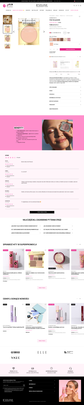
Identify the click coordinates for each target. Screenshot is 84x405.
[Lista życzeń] (78, 5)
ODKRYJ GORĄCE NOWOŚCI (16, 299)
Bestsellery (35, 10)
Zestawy (42, 10)
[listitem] (42, 164)
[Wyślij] (24, 385)
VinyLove (4, 271)
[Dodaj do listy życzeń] (79, 16)
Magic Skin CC (73, 271)
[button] (13, 31)
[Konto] (76, 5)
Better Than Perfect (6, 325)
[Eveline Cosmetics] (42, 5)
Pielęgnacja (49, 10)
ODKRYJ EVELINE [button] (74, 10)
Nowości (28, 10)
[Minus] (50, 49)
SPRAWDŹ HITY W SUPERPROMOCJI (20, 244)
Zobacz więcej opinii (42, 212)
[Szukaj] (74, 5)
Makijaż (55, 10)
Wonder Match (53, 17)
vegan (68, 32)
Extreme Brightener (52, 325)
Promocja (8, 10)
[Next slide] (80, 57)
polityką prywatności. (8, 391)
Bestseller (5, 250)
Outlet (67, 10)
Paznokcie (61, 10)
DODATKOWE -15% (52, 268)
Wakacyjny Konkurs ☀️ (18, 10)
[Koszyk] (80, 5)
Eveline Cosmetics (29, 325)
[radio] (51, 39)
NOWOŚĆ (5, 304)
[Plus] (57, 49)
